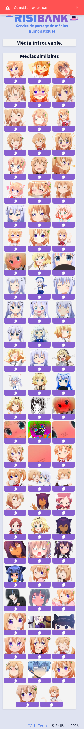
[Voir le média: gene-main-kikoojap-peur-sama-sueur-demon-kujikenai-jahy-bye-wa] (39, 504)
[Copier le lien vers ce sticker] (15, 81)
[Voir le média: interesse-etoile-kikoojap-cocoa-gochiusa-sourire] (39, 648)
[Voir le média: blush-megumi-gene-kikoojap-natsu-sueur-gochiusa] (63, 504)
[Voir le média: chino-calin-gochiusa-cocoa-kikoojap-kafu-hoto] (39, 480)
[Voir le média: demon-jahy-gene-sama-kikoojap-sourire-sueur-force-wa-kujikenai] (63, 528)
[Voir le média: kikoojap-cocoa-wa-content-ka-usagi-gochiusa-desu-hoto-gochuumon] (15, 96)
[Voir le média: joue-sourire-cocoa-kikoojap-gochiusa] (63, 600)
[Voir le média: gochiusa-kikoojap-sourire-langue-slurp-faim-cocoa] (15, 624)
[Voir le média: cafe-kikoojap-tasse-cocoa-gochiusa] (63, 576)
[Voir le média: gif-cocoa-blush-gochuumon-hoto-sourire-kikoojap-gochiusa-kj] (63, 456)
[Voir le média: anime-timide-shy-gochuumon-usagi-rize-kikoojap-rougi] (63, 552)
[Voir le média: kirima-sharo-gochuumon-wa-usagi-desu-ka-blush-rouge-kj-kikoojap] (63, 408)
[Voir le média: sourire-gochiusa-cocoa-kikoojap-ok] (39, 576)
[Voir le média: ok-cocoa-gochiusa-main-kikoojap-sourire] (51, 696)
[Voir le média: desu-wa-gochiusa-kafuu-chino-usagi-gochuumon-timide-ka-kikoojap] (63, 264)
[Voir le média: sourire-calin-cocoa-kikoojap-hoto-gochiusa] (63, 480)
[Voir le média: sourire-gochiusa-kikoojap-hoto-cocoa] (15, 504)
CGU (31, 725)
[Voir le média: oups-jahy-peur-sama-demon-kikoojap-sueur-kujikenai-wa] (15, 552)
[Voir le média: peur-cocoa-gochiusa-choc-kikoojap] (63, 672)
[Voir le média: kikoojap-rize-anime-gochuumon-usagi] (39, 624)
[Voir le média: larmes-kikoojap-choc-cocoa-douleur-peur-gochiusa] (15, 672)
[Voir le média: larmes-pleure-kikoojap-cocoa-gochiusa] (15, 648)
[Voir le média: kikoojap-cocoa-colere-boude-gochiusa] (27, 696)
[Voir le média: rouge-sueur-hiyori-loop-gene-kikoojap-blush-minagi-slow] (39, 600)
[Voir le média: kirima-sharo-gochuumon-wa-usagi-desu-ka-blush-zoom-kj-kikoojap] (15, 432)
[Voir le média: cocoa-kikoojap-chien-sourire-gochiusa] (63, 648)
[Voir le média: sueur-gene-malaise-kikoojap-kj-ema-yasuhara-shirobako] (15, 600)
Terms (43, 725)
